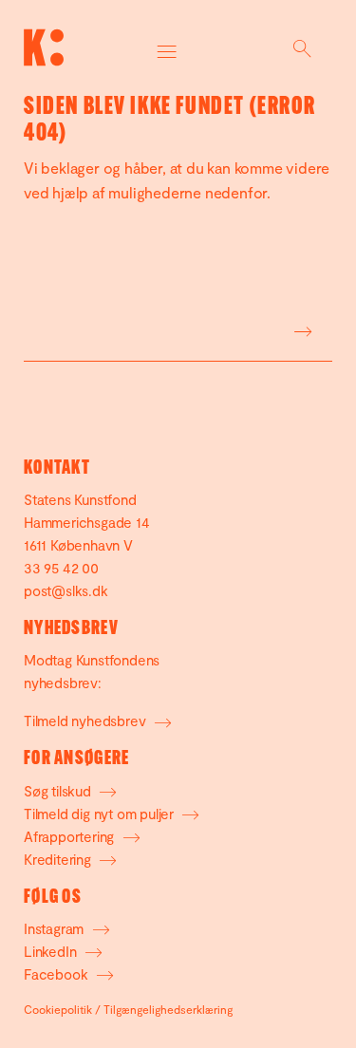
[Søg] (302, 47)
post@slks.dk (66, 590)
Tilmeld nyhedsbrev (86, 720)
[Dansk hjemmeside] (44, 47)
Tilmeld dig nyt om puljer (101, 813)
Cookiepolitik (58, 1009)
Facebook (57, 973)
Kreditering (59, 859)
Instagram (55, 928)
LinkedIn (52, 951)
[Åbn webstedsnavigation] (168, 47)
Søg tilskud (59, 790)
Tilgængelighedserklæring (168, 1009)
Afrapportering (71, 836)
